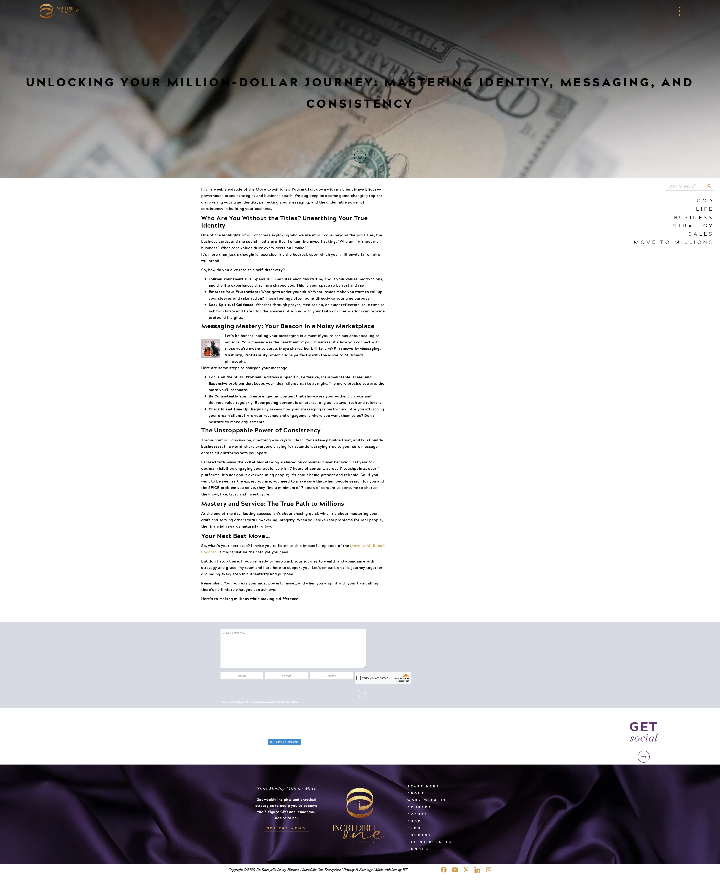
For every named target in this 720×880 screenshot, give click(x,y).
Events (417, 814)
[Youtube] (455, 870)
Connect (419, 849)
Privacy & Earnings (358, 869)
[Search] (709, 186)
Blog (414, 828)
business (694, 217)
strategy (693, 225)
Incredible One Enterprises (321, 869)
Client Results (429, 842)
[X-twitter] (466, 870)
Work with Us (427, 800)
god (705, 200)
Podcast (419, 835)
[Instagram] (489, 870)
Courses (419, 807)
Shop (414, 821)
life (705, 209)
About (416, 793)
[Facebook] (444, 870)
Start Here (423, 786)
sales (701, 234)
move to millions (674, 242)
